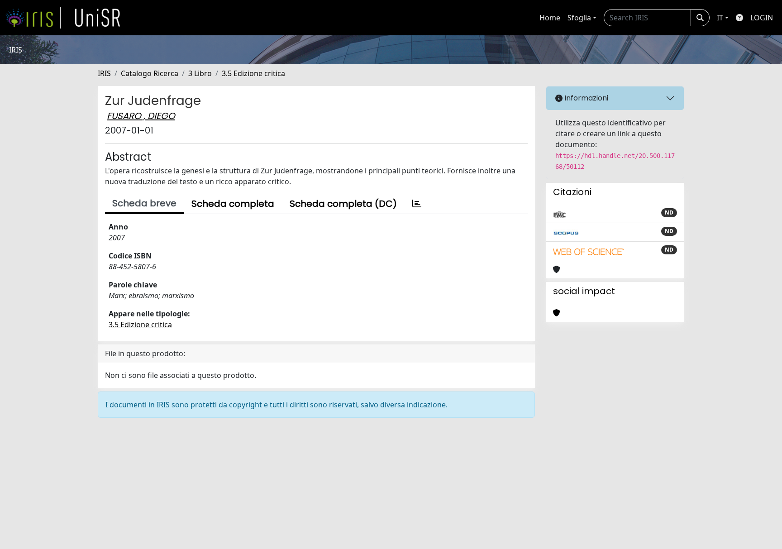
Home (549, 18)
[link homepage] (33, 18)
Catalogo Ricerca (149, 73)
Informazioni (585, 98)
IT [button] (720, 18)
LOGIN (761, 18)
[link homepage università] (98, 18)
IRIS (104, 73)
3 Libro (200, 73)
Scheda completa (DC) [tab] (343, 203)
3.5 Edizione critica (253, 73)
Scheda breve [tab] (144, 203)
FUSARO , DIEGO (141, 116)
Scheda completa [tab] (232, 203)
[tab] (417, 203)
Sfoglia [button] (579, 18)
